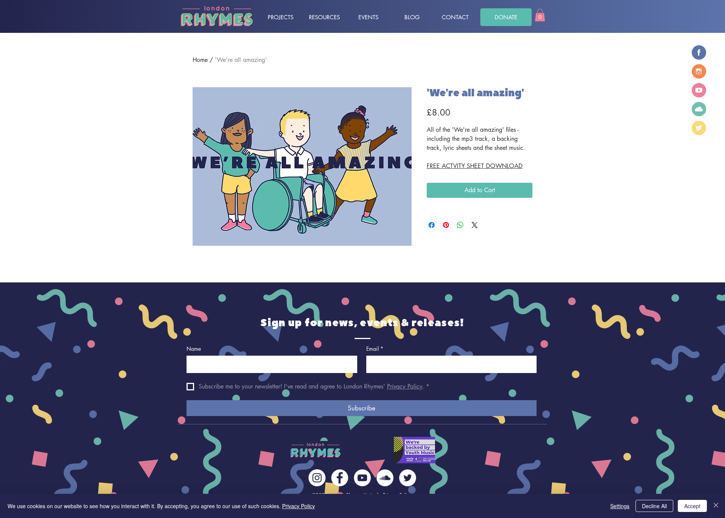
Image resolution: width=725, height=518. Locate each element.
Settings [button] (619, 506)
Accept (692, 506)
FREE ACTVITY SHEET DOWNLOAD (475, 166)
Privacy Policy (298, 506)
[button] (540, 15)
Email (374, 348)
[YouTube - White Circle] (362, 477)
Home (200, 60)
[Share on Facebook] (431, 225)
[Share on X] (474, 225)
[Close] (715, 506)
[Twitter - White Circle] (407, 477)
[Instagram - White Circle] (317, 477)
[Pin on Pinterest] (445, 225)
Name (194, 348)
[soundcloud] (699, 109)
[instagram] (699, 71)
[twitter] (699, 128)
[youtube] (699, 90)
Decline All (654, 506)
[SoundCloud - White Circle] (384, 477)
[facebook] (699, 52)
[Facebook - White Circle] (339, 477)
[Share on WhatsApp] (460, 225)
